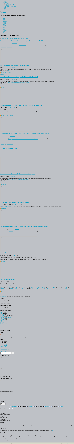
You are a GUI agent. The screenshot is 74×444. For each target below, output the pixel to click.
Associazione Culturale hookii (10, 6)
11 (2, 346)
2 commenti (17, 229)
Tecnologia (5, 21)
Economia (4, 25)
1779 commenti (13, 281)
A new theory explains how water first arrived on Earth (16, 202)
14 (5, 346)
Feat (2, 47)
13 (4, 346)
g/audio (9, 287)
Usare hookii (5, 2)
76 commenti (12, 150)
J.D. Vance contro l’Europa (8, 148)
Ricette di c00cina (3, 322)
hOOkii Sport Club (13, 288)
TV (3, 28)
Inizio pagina (2, 441)
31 (1, 350)
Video (4, 29)
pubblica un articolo (22, 45)
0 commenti (12, 107)
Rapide (4, 32)
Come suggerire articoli (9, 4)
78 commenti (12, 136)
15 (6, 346)
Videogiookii (20, 288)
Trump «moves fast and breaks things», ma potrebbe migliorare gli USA (21, 40)
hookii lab (4, 1)
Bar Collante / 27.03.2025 (7, 279)
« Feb (2, 351)
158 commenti (12, 79)
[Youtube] (14, 408)
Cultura (4, 24)
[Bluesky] (2, 408)
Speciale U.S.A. (9, 47)
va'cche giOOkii (3, 315)
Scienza (4, 23)
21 (5, 347)
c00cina (66, 287)
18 (2, 347)
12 (3, 346)
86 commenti (12, 67)
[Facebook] (6, 408)
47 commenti (14, 43)
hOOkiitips (3, 288)
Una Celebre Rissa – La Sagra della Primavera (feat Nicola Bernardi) (21, 105)
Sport (4, 26)
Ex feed (2, 72)
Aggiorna (3, 403)
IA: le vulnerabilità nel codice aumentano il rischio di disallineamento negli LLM (24, 226)
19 (3, 347)
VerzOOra (44, 287)
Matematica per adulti (4, 326)
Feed (4, 31)
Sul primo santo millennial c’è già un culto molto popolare (17, 174)
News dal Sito (5, 7)
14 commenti (17, 204)
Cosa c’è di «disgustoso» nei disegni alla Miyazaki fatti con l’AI (19, 77)
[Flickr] (10, 408)
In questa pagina (3, 296)
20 (4, 347)
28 (5, 349)
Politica (4, 20)
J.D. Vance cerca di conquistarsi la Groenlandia (14, 65)
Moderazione (7, 5)
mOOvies (16, 287)
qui (52, 430)
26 (3, 349)
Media (4, 27)
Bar (2, 291)
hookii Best (5, 30)
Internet (4, 22)
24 (1, 349)
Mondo (4, 19)
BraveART (52, 287)
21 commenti (13, 255)
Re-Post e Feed (5, 8)
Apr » (6, 351)
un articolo (11, 231)
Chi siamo (7, 3)
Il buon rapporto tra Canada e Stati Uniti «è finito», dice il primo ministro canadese (25, 133)
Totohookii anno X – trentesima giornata (12, 253)
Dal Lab (3, 334)
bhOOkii (2, 287)
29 (6, 349)
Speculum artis (3, 327)
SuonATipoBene (10, 115)
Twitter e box (5, 9)
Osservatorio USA (64, 288)
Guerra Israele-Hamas (45, 288)
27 (4, 349)
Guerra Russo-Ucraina (36, 288)
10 (1, 346)
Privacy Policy (38, 438)
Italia (4, 18)
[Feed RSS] (19, 408)
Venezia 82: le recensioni (5, 325)
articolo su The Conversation (7, 206)
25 (2, 349)
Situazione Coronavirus (55, 288)
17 (1, 347)
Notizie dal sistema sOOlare (36, 287)
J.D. (8, 70)
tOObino (59, 287)
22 (6, 347)
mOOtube (25, 287)
